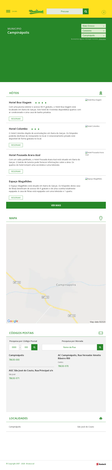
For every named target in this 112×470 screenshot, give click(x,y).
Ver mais (56, 205)
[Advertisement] (56, 63)
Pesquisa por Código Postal (23, 341)
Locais (14, 11)
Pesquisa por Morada (72, 341)
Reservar (15, 118)
